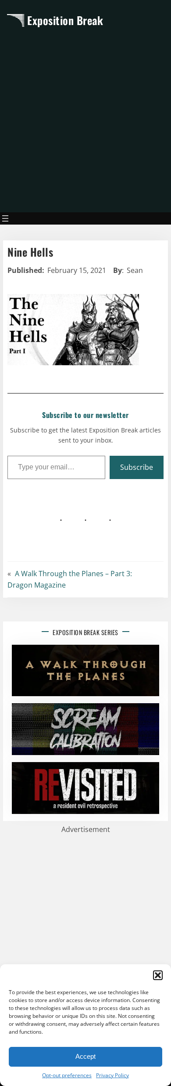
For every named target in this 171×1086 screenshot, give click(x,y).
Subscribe (136, 467)
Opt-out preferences (67, 1075)
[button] (157, 975)
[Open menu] (5, 218)
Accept (85, 1056)
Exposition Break (65, 20)
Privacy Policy (112, 1075)
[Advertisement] (85, 119)
